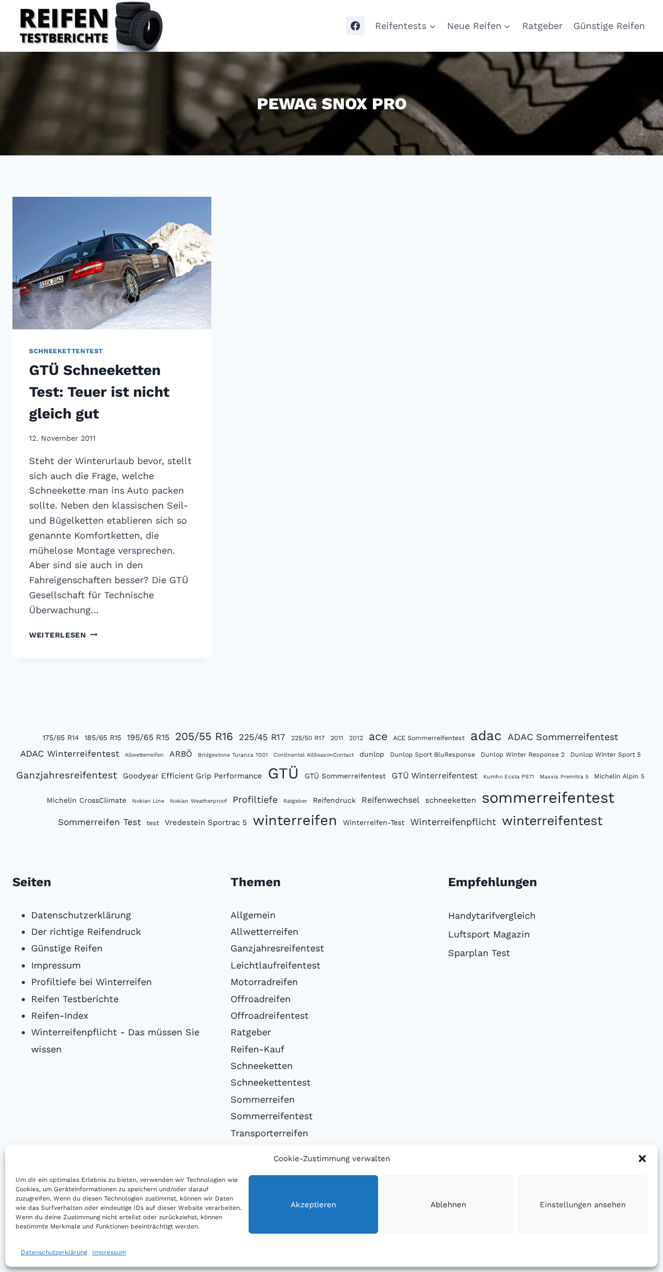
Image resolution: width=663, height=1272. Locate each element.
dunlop (371, 754)
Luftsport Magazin (489, 934)
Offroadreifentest (269, 1015)
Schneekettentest (66, 351)
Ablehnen (448, 1204)
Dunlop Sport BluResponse (432, 754)
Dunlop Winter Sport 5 (605, 754)
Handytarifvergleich (492, 915)
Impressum (109, 1252)
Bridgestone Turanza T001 (233, 754)
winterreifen (295, 820)
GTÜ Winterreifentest (435, 775)
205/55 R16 (204, 736)
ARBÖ (180, 754)
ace (378, 736)
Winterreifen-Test (374, 822)
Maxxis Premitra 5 (564, 776)
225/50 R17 (308, 738)
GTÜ (283, 773)
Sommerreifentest (271, 1115)
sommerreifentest (548, 797)
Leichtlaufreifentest (275, 965)
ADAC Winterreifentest (69, 753)
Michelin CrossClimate (86, 800)
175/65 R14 (60, 737)
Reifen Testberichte (75, 998)
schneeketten (450, 800)
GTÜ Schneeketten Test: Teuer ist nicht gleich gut (99, 392)
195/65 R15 (148, 737)
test (153, 823)
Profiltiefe (255, 799)
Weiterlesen (63, 635)
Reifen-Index (60, 1015)
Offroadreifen (260, 998)
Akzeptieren (313, 1204)
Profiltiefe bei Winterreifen (91, 981)
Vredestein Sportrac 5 (206, 822)
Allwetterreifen (144, 754)
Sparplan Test (479, 952)
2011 (336, 738)
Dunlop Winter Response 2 (523, 754)
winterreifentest (552, 820)
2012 (356, 738)
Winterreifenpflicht (453, 821)
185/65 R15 (102, 737)
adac (486, 735)
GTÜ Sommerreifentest (345, 776)
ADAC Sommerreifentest (563, 736)
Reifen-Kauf (257, 1049)
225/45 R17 (262, 737)
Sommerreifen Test (99, 822)
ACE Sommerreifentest (429, 738)
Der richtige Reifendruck (86, 931)
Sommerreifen (262, 1099)
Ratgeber (542, 25)
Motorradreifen (264, 981)
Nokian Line (148, 801)
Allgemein (253, 914)
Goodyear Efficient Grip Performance (192, 775)
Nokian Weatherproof (198, 801)
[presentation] (111, 263)
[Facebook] (355, 26)
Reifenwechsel (391, 800)
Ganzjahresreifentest (66, 775)
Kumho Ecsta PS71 (508, 776)
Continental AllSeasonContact (313, 754)
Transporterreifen (269, 1133)
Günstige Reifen (609, 25)
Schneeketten (261, 1065)
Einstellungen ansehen (583, 1204)
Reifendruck (334, 800)
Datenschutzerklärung (54, 1252)
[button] (642, 1158)
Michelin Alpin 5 (619, 776)
